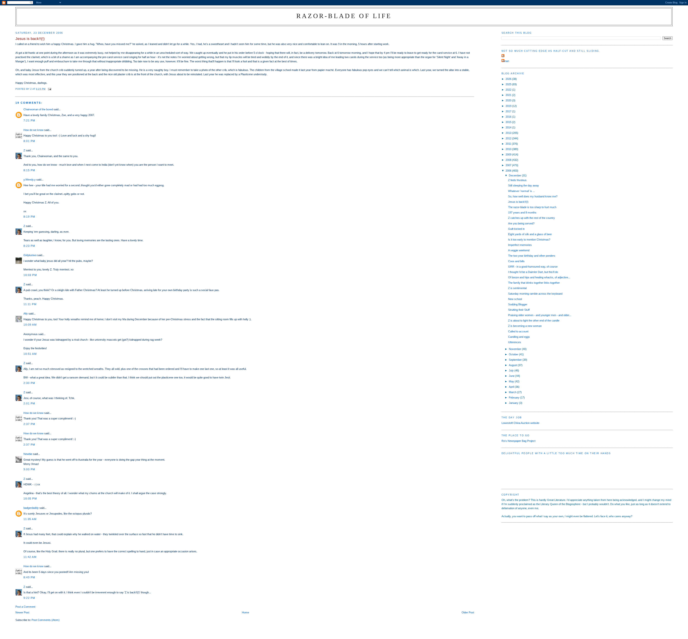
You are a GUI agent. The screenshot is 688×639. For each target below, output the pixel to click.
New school (515, 299)
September (515, 359)
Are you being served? (521, 223)
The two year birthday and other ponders (531, 255)
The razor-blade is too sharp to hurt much (532, 207)
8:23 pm (29, 245)
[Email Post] (49, 89)
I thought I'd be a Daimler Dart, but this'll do (533, 271)
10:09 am (30, 324)
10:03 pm (30, 275)
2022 (509, 89)
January (514, 402)
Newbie (27, 453)
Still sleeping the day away (523, 185)
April (512, 386)
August (513, 365)
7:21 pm (29, 120)
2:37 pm (29, 424)
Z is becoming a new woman (525, 325)
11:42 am (30, 556)
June (512, 375)
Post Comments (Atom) (45, 619)
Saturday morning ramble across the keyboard (535, 293)
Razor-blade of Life (344, 16)
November (515, 348)
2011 (509, 143)
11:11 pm (30, 304)
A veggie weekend (518, 250)
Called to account (518, 331)
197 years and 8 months (522, 212)
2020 (509, 100)
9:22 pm (29, 597)
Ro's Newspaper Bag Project (518, 440)
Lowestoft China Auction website (520, 422)
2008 (509, 159)
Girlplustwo (30, 255)
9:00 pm (29, 469)
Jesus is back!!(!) (518, 201)
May (512, 381)
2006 (509, 170)
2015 (509, 122)
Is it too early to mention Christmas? (529, 239)
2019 (509, 105)
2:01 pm (29, 403)
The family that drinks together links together (534, 282)
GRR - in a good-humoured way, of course (533, 266)
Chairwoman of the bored (38, 109)
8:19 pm (29, 216)
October (514, 354)
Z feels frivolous (517, 180)
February (514, 397)
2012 (509, 138)
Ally (25, 313)
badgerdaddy (31, 507)
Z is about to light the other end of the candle (533, 320)
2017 (509, 111)
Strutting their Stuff (519, 309)
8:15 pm (29, 170)
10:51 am (30, 353)
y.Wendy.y (29, 179)
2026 (509, 78)
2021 (509, 95)
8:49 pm (29, 577)
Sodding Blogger (517, 304)
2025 (509, 84)
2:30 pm (29, 383)
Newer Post (22, 612)
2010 (509, 149)
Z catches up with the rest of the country (531, 217)
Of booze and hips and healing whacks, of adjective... (539, 277)
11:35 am (30, 519)
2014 (509, 127)
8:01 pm (29, 141)
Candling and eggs (519, 336)
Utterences (514, 342)
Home (245, 612)
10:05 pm (30, 498)
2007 (509, 165)
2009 (509, 154)
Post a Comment (25, 606)
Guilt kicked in (516, 228)
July (511, 370)
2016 (509, 116)
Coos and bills (516, 261)
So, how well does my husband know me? (532, 196)
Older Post (468, 612)
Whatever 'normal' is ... (521, 191)
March (513, 392)
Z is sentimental (517, 288)
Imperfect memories (520, 244)
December (515, 175)
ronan (505, 61)
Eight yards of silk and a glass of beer (530, 234)
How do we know (33, 129)
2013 (509, 132)
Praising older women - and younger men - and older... (539, 315)
